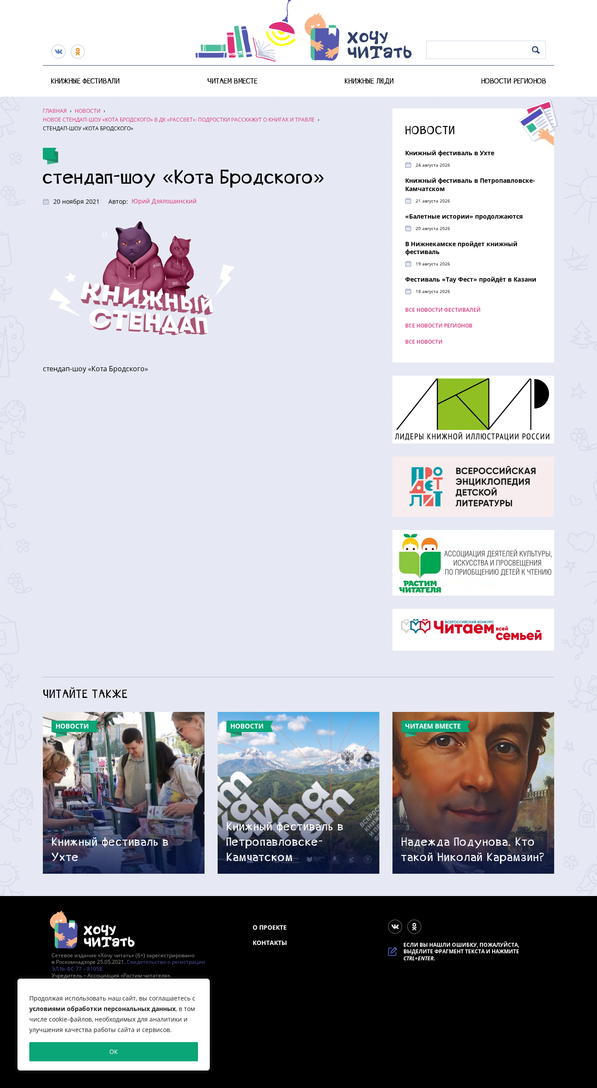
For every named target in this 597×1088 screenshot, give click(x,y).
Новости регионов (513, 81)
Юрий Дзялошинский (164, 201)
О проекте (270, 927)
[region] (113, 1025)
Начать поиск (536, 50)
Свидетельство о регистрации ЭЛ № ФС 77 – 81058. (128, 965)
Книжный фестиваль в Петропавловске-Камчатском (470, 184)
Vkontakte (59, 52)
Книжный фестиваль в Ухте (449, 153)
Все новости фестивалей (443, 310)
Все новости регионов (438, 325)
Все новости (424, 341)
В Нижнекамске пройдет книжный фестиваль (461, 248)
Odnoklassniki (78, 52)
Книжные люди (369, 81)
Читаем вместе (232, 81)
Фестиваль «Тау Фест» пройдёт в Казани (470, 279)
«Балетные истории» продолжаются (464, 216)
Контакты (270, 942)
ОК (113, 1051)
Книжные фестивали (85, 81)
